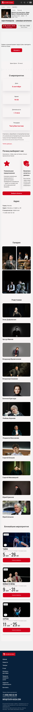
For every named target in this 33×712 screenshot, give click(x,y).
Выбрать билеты (16, 193)
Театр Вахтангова (16, 15)
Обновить (16, 50)
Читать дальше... (7, 144)
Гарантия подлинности (7, 683)
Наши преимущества (8, 21)
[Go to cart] (27, 2)
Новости (5, 662)
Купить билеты (16, 560)
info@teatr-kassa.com (12, 699)
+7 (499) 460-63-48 (8, 213)
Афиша (5, 659)
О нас (4, 668)
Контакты (5, 687)
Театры (5, 665)
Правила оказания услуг (5, 677)
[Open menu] (30, 2)
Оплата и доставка (5, 672)
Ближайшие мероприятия (24, 21)
